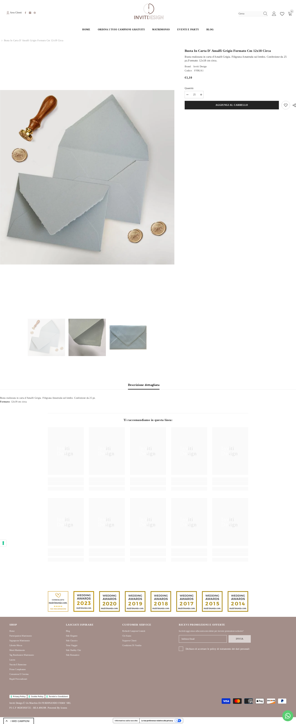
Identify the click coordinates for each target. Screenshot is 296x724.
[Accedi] (274, 14)
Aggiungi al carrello (231, 105)
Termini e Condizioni (58, 696)
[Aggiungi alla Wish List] (285, 105)
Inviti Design (200, 66)
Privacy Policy (19, 696)
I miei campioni (20, 721)
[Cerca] (253, 13)
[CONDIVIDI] (293, 105)
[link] (66, 483)
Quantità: (189, 88)
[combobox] (250, 13)
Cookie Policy (37, 696)
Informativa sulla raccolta (126, 721)
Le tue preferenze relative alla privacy (157, 721)
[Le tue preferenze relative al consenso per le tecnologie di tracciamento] (3, 543)
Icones (64, 708)
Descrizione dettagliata (143, 385)
